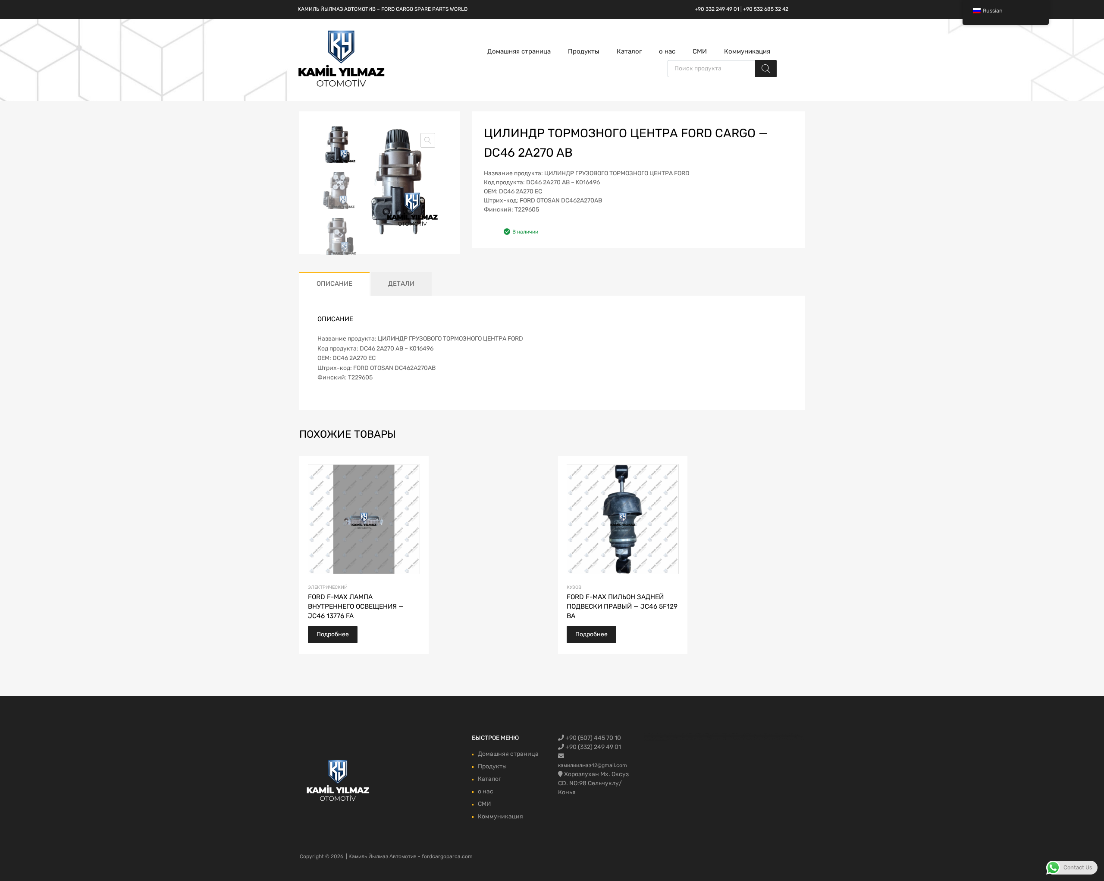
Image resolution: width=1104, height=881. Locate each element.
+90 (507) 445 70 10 (592, 738)
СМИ (700, 51)
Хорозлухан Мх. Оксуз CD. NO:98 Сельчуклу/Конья (593, 783)
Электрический (328, 587)
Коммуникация (747, 51)
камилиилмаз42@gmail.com (592, 765)
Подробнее (333, 634)
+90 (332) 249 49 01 (592, 747)
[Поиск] (766, 68)
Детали (401, 283)
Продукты (583, 51)
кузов (574, 587)
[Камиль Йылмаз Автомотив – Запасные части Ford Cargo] (341, 86)
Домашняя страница (519, 51)
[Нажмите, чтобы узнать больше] (338, 781)
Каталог (629, 51)
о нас (667, 51)
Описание (334, 283)
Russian (993, 10)
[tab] (334, 284)
